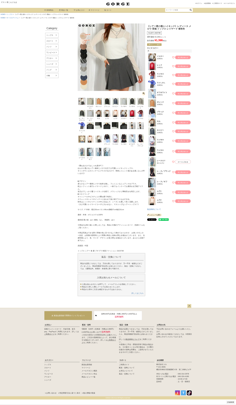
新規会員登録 (87, 365)
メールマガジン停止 (89, 374)
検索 (191, 10)
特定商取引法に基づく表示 (69, 393)
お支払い (48, 325)
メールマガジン (230, 3)
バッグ (49, 70)
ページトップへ (189, 306)
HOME (3, 14)
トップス (10, 14)
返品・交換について (126, 374)
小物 (48, 76)
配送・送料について (126, 368)
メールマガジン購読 (89, 371)
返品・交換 (123, 325)
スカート (49, 41)
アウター (49, 58)
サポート (122, 360)
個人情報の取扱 (89, 393)
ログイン (199, 3)
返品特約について (154, 209)
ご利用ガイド (217, 3)
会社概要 (160, 360)
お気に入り (80, 10)
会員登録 (208, 3)
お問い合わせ (51, 393)
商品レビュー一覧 (88, 377)
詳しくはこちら (138, 293)
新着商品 (49, 10)
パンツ (49, 47)
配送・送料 (86, 325)
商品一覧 (64, 10)
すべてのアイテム (12, 18)
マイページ (95, 10)
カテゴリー (49, 360)
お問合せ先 (161, 325)
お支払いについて (126, 371)
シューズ (49, 64)
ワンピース (50, 52)
